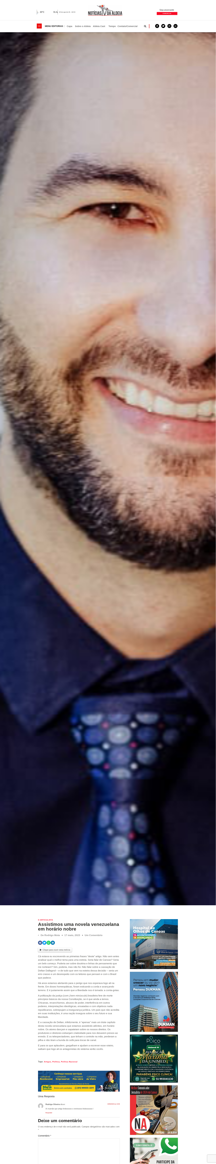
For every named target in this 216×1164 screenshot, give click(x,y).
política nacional (69, 1062)
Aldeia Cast (99, 26)
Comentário (44, 1135)
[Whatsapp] (176, 26)
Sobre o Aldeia (83, 26)
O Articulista (45, 920)
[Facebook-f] (157, 26)
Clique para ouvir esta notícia (56, 950)
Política (56, 1062)
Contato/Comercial (128, 26)
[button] (145, 26)
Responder (49, 1112)
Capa (69, 26)
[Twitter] (163, 26)
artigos (47, 1062)
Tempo (112, 26)
